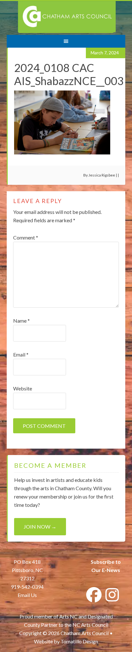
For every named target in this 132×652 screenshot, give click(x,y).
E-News (110, 570)
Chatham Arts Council (67, 17)
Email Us (27, 595)
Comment (25, 237)
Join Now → (40, 526)
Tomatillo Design (79, 641)
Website (22, 388)
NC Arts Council (90, 625)
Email (21, 354)
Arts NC (68, 616)
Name (21, 321)
